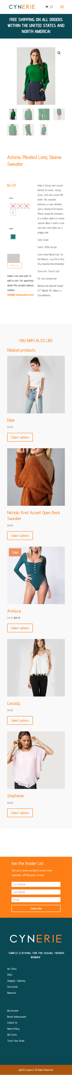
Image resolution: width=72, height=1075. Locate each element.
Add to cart (14, 265)
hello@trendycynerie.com (20, 294)
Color (11, 228)
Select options (20, 437)
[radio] (13, 206)
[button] (59, 53)
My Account (12, 1010)
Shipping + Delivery (16, 980)
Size (11, 198)
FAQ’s (9, 974)
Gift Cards (12, 1034)
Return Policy (13, 1028)
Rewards (11, 992)
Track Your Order (15, 1040)
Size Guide (12, 986)
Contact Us (12, 1022)
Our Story (11, 968)
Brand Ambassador (16, 1016)
